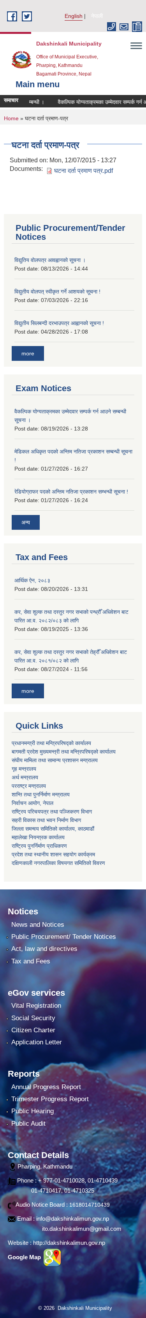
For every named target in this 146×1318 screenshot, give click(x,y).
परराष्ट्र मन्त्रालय (29, 786)
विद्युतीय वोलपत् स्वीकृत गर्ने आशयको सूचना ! (57, 291)
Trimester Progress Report (50, 1099)
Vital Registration (36, 1005)
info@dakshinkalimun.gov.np (72, 1218)
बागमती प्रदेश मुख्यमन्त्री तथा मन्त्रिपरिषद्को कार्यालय (64, 752)
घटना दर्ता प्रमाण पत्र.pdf (83, 170)
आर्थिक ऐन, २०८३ (32, 580)
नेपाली (97, 16)
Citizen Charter (33, 1030)
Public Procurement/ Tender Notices (63, 936)
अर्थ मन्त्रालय (25, 777)
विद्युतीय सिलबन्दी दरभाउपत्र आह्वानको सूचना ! (59, 323)
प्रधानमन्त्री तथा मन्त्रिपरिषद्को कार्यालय (51, 743)
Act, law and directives (44, 948)
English (74, 16)
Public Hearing (32, 1111)
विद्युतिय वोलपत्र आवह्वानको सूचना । (50, 260)
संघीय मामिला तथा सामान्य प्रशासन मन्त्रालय (55, 760)
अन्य (25, 522)
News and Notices (37, 924)
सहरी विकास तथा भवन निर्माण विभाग (46, 820)
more (27, 353)
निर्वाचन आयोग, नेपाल (32, 803)
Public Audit (28, 1123)
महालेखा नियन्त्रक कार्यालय (38, 837)
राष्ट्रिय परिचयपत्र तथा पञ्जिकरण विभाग (52, 811)
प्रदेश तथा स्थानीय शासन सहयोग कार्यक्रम (53, 854)
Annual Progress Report (46, 1087)
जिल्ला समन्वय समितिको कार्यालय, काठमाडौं (53, 829)
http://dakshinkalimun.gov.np (69, 1242)
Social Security (33, 1018)
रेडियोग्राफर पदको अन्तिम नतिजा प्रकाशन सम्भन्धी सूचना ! (71, 492)
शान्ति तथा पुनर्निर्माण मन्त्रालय (41, 794)
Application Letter (36, 1042)
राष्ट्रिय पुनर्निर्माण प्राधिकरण (39, 846)
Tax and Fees (30, 961)
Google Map (25, 1257)
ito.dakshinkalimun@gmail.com (81, 1228)
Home (11, 118)
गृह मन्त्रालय (24, 769)
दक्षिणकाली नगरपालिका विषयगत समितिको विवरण (58, 863)
